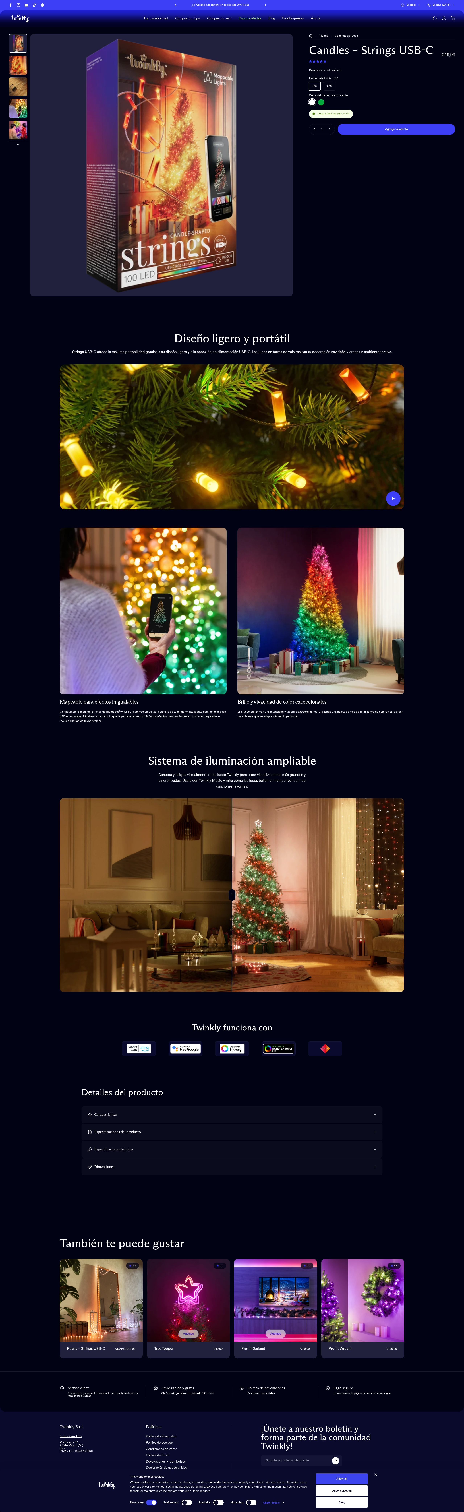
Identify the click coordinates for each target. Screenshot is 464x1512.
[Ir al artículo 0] (18, 43)
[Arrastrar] (232, 895)
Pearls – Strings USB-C (86, 1349)
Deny (342, 1502)
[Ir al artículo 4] (18, 130)
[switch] (187, 1502)
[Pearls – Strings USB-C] (101, 1300)
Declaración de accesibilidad (166, 1467)
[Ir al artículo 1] (18, 65)
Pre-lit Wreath (340, 1349)
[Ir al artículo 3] (18, 108)
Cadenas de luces (346, 35)
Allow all (341, 1478)
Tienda (323, 35)
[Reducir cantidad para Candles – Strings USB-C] (313, 129)
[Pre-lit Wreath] (362, 1300)
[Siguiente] (265, 5)
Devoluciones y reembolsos (166, 1461)
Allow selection (342, 1490)
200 (329, 86)
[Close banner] (375, 1474)
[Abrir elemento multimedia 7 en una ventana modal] (161, 165)
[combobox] (411, 5)
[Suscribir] (335, 1460)
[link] (143, 611)
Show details (271, 1502)
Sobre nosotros (71, 1436)
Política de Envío (157, 1455)
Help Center (227, 8)
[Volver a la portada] (311, 36)
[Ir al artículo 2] (18, 86)
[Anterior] (176, 5)
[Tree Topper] (188, 1300)
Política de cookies (159, 1442)
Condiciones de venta (161, 1449)
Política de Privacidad (161, 1436)
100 (315, 86)
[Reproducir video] (232, 436)
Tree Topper (163, 1349)
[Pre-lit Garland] (275, 1300)
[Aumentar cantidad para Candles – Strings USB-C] (330, 129)
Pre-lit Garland (253, 1349)
